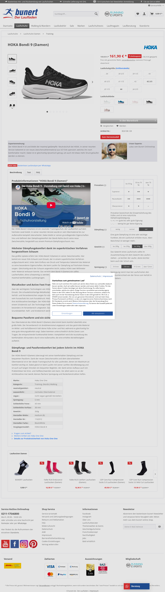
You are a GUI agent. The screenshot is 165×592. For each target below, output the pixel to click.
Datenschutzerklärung (80, 303)
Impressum (108, 276)
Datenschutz (95, 276)
